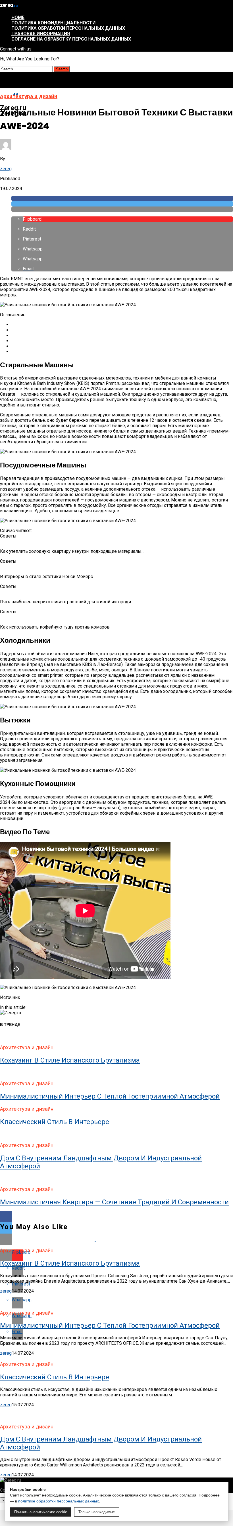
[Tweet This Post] (122, 203)
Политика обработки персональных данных (68, 28)
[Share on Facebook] (122, 198)
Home (17, 17)
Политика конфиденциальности (53, 23)
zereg (6, 168)
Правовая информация (40, 33)
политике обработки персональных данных (58, 1501)
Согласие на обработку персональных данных (71, 39)
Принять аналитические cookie (40, 1512)
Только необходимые (96, 1512)
